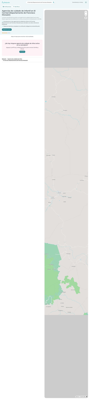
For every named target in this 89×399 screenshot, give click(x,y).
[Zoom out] (86, 14)
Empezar (22, 51)
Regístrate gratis (7, 29)
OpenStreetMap (83, 396)
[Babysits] (6, 2)
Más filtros (17, 6)
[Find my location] (86, 18)
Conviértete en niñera (77, 2)
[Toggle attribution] (86, 396)
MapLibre (77, 396)
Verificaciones (7, 6)
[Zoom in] (86, 12)
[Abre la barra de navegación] (86, 2)
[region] (66, 204)
